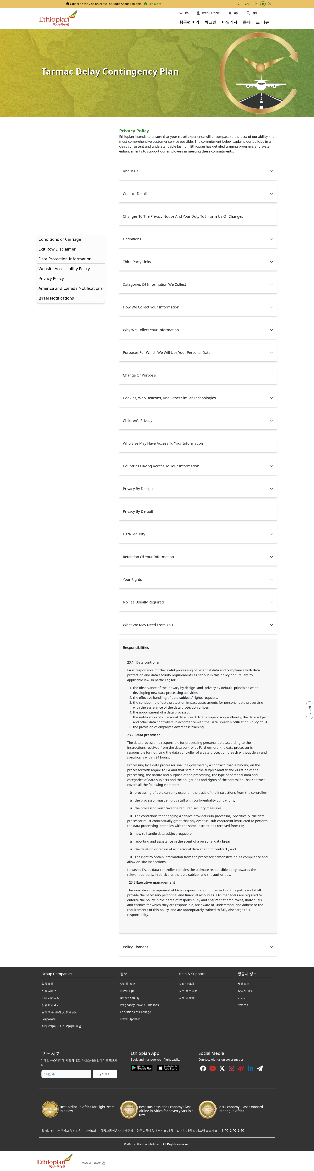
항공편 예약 (189, 22)
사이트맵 (91, 1130)
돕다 (247, 22)
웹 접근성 (47, 1130)
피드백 (310, 710)
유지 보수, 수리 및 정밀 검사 (59, 1011)
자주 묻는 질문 (188, 990)
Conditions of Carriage (135, 1011)
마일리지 (229, 22)
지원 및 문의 (187, 997)
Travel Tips (127, 990)
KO (187, 13)
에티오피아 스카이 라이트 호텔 (61, 1025)
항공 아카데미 (50, 1004)
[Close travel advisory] (270, 4)
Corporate (48, 1018)
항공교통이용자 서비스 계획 (155, 1130)
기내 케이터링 (50, 997)
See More (155, 4)
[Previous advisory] (238, 4)
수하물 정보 (127, 983)
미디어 (242, 997)
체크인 (210, 22)
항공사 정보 (245, 990)
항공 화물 (47, 983)
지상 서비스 (49, 990)
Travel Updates (130, 1018)
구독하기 (105, 1074)
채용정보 (243, 983)
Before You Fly (129, 997)
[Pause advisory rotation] (262, 3)
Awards (243, 1004)
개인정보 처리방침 (69, 1130)
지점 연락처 (186, 983)
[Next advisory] (256, 4)
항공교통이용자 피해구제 (116, 1130)
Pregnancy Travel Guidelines (139, 1004)
